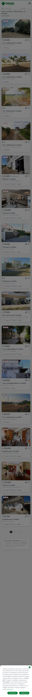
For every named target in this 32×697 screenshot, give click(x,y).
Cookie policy (9, 689)
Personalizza (12, 693)
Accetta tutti (24, 693)
